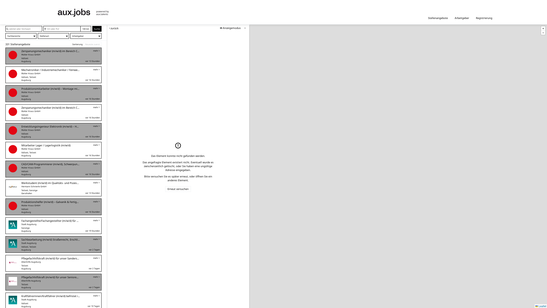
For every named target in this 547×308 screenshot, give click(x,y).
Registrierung (484, 18)
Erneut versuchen (178, 189)
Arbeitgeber (462, 18)
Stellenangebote (438, 18)
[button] (543, 28)
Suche (97, 29)
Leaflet (542, 306)
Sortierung (77, 44)
